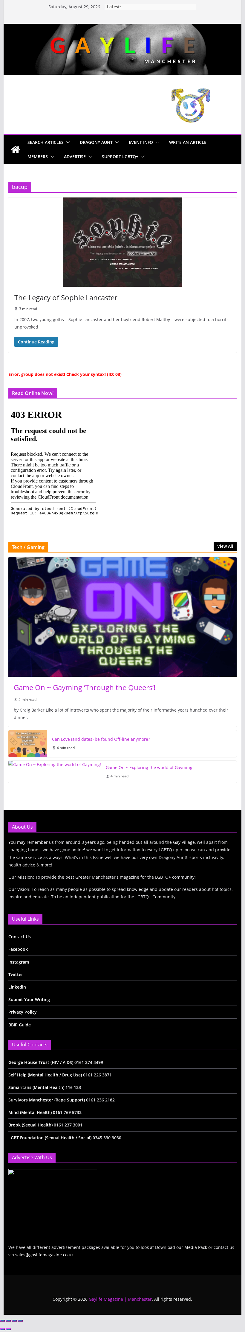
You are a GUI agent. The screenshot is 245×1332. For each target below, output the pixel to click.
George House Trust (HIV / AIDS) (41, 1062)
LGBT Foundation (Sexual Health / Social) (49, 1137)
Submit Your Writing (29, 999)
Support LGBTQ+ (120, 156)
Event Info (141, 142)
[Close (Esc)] (20, 1321)
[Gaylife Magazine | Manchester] (122, 28)
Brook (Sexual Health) (30, 1125)
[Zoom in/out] (2, 1321)
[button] (67, 142)
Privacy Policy (22, 1012)
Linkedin (17, 987)
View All (225, 546)
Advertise (75, 156)
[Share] (14, 1321)
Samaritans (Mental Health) (36, 1087)
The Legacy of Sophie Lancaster (65, 297)
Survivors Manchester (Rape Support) (46, 1100)
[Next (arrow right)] (8, 1329)
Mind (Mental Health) (30, 1112)
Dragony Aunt (96, 142)
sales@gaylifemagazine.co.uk (44, 1255)
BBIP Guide (19, 1025)
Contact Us (19, 936)
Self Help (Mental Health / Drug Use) (45, 1075)
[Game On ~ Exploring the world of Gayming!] (54, 772)
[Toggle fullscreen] (8, 1321)
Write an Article (187, 142)
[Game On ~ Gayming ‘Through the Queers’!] (122, 616)
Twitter (15, 974)
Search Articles (45, 142)
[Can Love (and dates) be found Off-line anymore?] (27, 743)
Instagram (18, 962)
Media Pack (195, 1247)
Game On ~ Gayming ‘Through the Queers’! (84, 687)
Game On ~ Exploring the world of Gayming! (150, 767)
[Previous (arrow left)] (2, 1329)
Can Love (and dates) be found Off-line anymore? (101, 739)
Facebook (18, 949)
